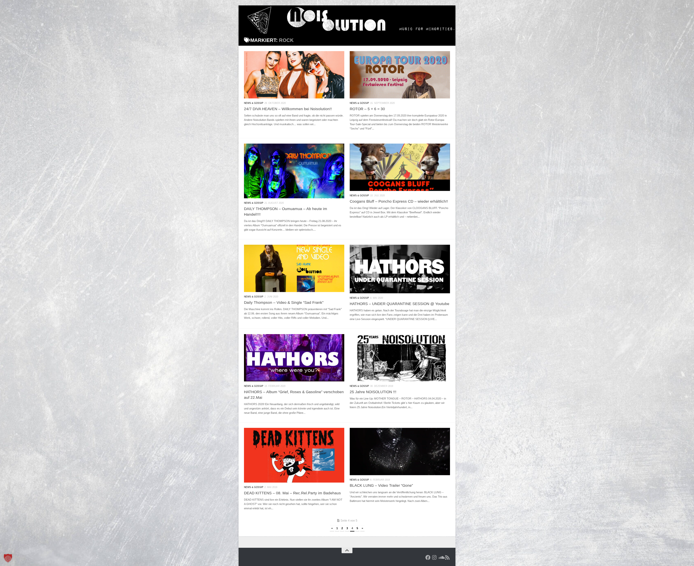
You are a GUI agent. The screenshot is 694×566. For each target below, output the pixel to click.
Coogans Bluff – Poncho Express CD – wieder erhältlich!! (399, 201)
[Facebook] (427, 557)
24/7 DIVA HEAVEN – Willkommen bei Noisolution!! (288, 109)
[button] (8, 558)
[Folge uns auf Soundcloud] (441, 557)
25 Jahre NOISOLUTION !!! (373, 392)
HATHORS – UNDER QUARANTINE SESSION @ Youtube (399, 304)
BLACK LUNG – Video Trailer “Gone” (381, 485)
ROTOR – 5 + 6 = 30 (367, 109)
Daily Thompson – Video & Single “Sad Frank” (284, 302)
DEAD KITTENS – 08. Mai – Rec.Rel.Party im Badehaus (292, 493)
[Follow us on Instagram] (434, 557)
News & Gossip (253, 103)
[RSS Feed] (447, 557)
